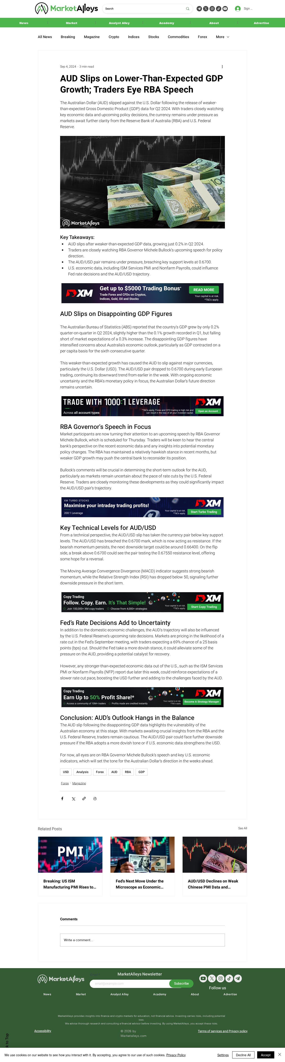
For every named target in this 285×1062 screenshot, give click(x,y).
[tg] (238, 978)
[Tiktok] (218, 8)
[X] (205, 8)
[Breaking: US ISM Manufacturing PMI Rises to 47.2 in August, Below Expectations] (70, 855)
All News (45, 37)
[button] (24, 22)
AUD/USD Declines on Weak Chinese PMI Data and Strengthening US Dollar (213, 884)
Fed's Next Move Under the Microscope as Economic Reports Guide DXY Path (140, 884)
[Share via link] (84, 798)
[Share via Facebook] (62, 798)
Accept (266, 1055)
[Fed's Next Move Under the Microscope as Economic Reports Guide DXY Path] (142, 855)
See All (242, 828)
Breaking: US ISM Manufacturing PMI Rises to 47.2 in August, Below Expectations (68, 884)
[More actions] (222, 66)
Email (94, 974)
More (220, 37)
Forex (202, 37)
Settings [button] (223, 1055)
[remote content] (142, 293)
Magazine (92, 37)
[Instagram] (212, 8)
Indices (133, 37)
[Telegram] (199, 8)
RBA (128, 772)
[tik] (229, 978)
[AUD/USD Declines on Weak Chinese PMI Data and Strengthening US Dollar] (215, 855)
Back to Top (7, 1043)
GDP (141, 772)
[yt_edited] (225, 8)
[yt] (203, 978)
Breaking (68, 37)
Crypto (114, 37)
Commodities (178, 37)
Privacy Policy (176, 1055)
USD (66, 772)
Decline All (243, 1055)
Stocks (153, 37)
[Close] (279, 1054)
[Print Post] (95, 798)
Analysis (82, 772)
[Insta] (220, 978)
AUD (114, 772)
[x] (212, 978)
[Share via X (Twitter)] (73, 798)
